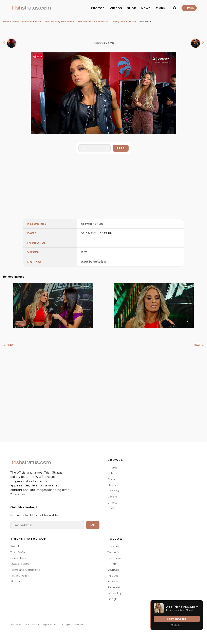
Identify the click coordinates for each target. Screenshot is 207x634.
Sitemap (16, 581)
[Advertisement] (103, 185)
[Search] (174, 8)
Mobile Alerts (19, 563)
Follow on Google (176, 618)
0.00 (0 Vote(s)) (93, 261)
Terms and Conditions (25, 569)
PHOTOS (98, 8)
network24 (90, 223)
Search (15, 546)
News (112, 485)
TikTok (112, 563)
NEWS (146, 8)
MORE (160, 7)
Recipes (113, 490)
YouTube (114, 569)
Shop (111, 479)
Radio (111, 508)
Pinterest (114, 587)
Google (113, 599)
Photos (15, 21)
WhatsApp (115, 593)
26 (101, 223)
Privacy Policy (19, 575)
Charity (112, 502)
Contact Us (17, 558)
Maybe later (177, 625)
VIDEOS (116, 8)
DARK (190, 8)
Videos (112, 473)
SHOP (131, 8)
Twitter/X (113, 552)
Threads (113, 575)
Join (92, 525)
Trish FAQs (17, 552)
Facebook (114, 558)
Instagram (114, 546)
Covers (112, 496)
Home (6, 21)
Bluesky (113, 581)
